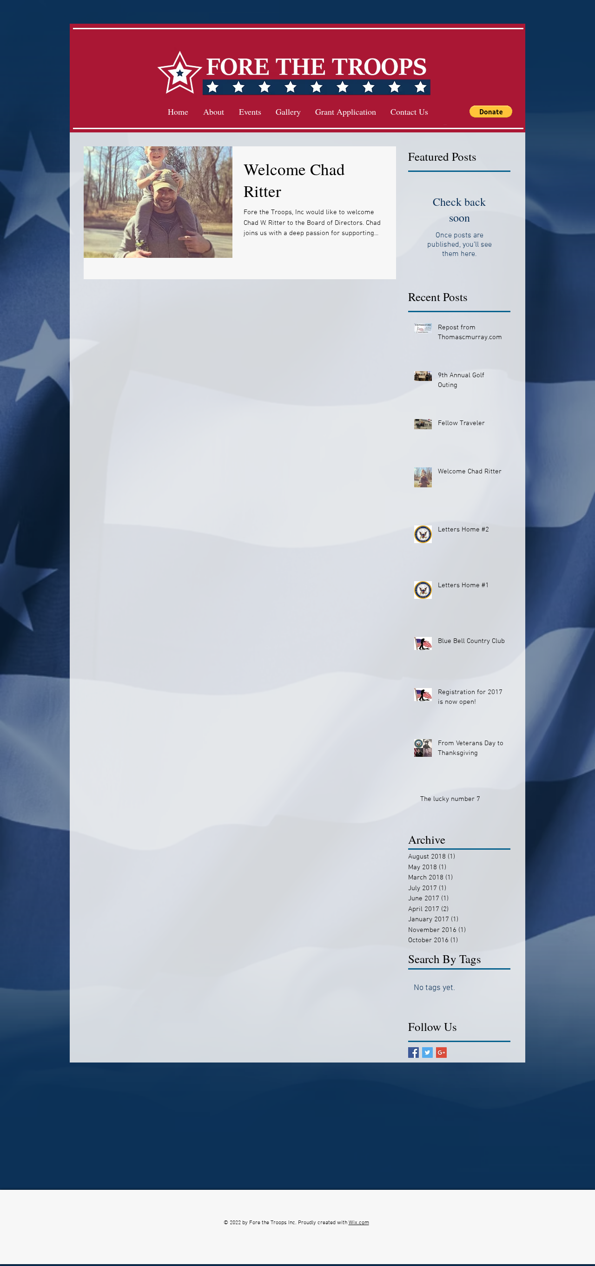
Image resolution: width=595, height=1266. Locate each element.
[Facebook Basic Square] (413, 1052)
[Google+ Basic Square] (441, 1052)
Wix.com (359, 1223)
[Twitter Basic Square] (427, 1052)
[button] (490, 111)
